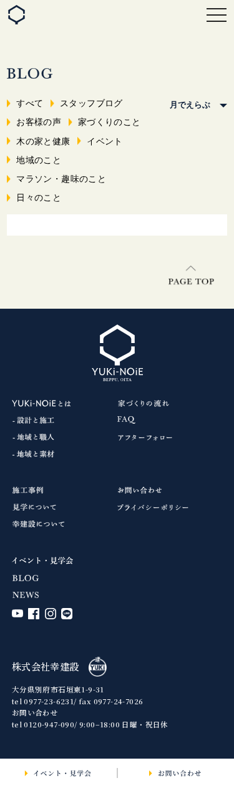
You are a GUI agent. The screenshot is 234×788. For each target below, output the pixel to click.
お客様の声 (38, 122)
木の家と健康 (43, 141)
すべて (29, 103)
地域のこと (38, 160)
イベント (105, 141)
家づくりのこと (109, 122)
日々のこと (38, 197)
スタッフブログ (91, 103)
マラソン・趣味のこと (61, 179)
